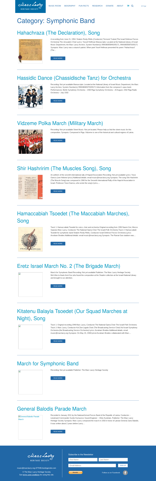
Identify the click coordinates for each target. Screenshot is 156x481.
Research (97, 6)
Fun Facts (84, 6)
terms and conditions (31, 475)
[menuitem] (142, 6)
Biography (69, 6)
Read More (58, 58)
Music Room (55, 6)
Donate (109, 6)
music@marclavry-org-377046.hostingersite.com (36, 468)
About (120, 6)
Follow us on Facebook (111, 473)
